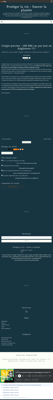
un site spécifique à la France (16, 83)
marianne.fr (7, 93)
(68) (6, 345)
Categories (20, 52)
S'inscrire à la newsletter (7, 153)
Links (2, 326)
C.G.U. (49, 359)
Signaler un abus (43, 359)
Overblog (34, 355)
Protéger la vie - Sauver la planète (26, 8)
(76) (6, 341)
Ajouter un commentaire (12, 186)
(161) (6, 337)
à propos (36, 379)
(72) (8, 343)
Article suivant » (47, 139)
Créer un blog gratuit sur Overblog (24, 359)
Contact (3, 323)
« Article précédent (6, 139)
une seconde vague (45, 87)
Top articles (33, 359)
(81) (4, 339)
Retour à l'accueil (26, 142)
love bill (25, 260)
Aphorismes (4, 321)
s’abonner (20, 379)
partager (28, 379)
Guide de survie (5, 325)
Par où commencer (5, 328)
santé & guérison (26, 55)
